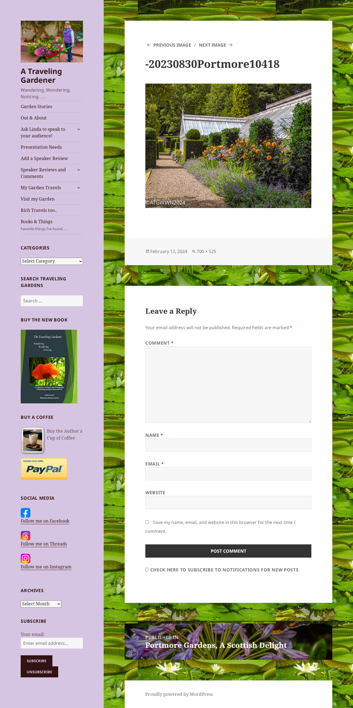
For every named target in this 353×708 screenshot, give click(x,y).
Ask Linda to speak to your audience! (43, 132)
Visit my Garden (38, 199)
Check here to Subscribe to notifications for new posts (223, 570)
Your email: (33, 634)
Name (154, 435)
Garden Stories (36, 106)
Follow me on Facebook (45, 521)
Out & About (34, 118)
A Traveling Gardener (41, 75)
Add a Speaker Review (44, 158)
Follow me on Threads (44, 544)
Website (155, 492)
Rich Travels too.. (39, 210)
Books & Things (44, 225)
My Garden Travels (41, 188)
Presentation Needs (41, 147)
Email (154, 464)
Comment (159, 343)
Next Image (212, 45)
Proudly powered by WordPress (179, 694)
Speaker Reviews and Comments (43, 173)
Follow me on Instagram (46, 567)
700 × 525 (206, 251)
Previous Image (172, 45)
